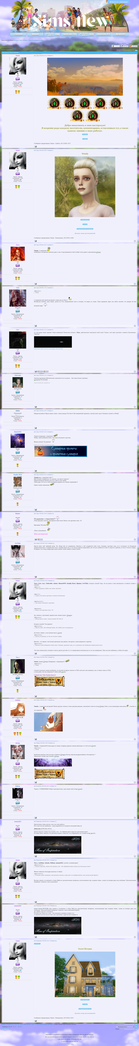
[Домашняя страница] (45, 371)
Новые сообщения (101, 43)
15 (54, 742)
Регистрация (35, 40)
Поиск (130, 43)
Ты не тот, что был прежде (49, 348)
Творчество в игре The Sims (15, 50)
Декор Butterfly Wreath (38, 348)
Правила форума (121, 43)
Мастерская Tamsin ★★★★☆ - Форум (22, 40)
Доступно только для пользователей (85, 233)
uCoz (72, 1044)
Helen (14, 48)
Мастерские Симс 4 (29, 50)
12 (53, 580)
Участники (112, 43)
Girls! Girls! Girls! (59, 348)
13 (53, 657)
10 (53, 513)
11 (53, 543)
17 (20, 46)
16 (18, 46)
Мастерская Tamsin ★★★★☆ (45, 50)
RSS (42, 40)
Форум (3, 50)
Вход (39, 40)
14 (53, 700)
